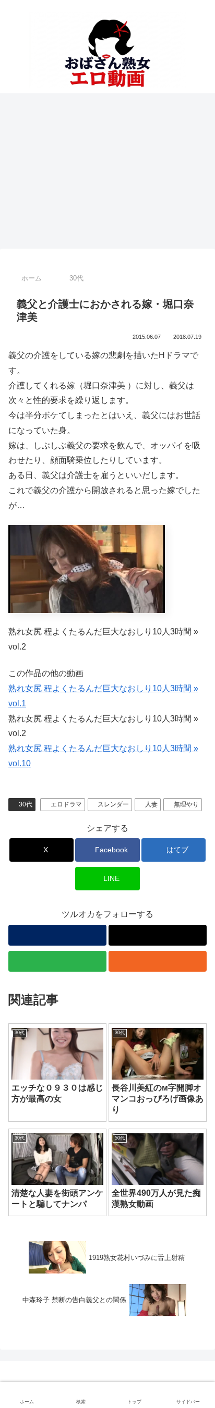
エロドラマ (66, 804)
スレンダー (113, 804)
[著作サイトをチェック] (57, 935)
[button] (194, 1286)
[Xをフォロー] (158, 935)
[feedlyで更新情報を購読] (57, 961)
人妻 (151, 804)
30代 (25, 804)
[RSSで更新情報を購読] (158, 961)
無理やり (186, 804)
